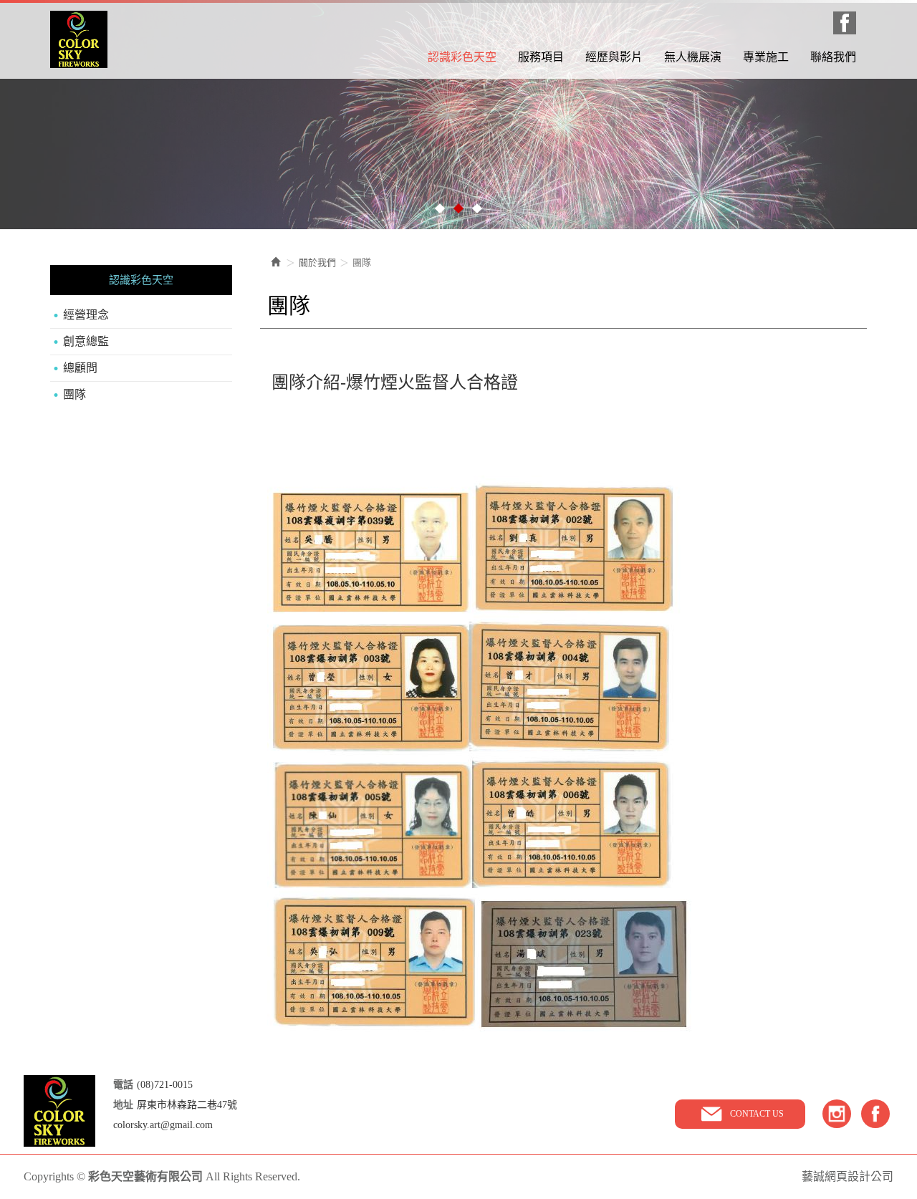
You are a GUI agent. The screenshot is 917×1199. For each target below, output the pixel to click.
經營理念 (86, 315)
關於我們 (317, 262)
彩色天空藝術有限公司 (78, 39)
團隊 (74, 394)
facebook (875, 1113)
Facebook (844, 22)
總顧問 (80, 368)
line (836, 1113)
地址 (123, 1104)
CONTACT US (757, 1114)
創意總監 (86, 341)
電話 (123, 1084)
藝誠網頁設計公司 (847, 1176)
